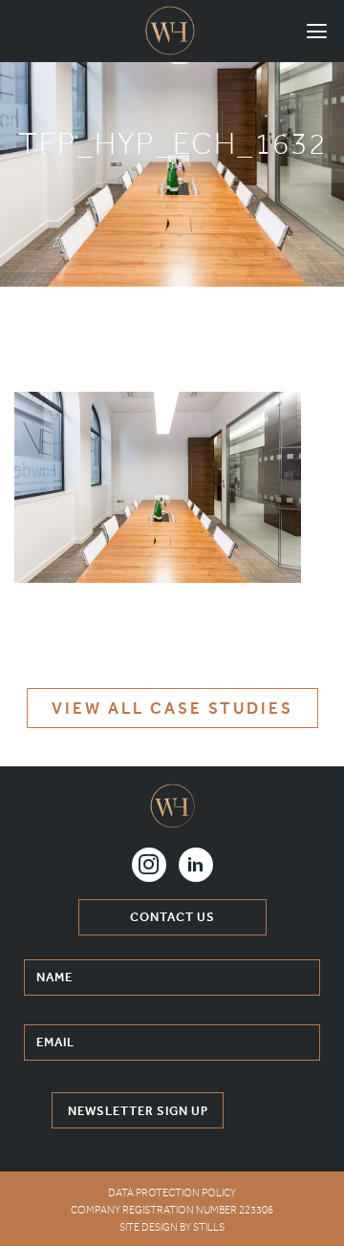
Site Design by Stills (172, 1227)
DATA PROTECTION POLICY (172, 1193)
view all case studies (172, 708)
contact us (172, 917)
